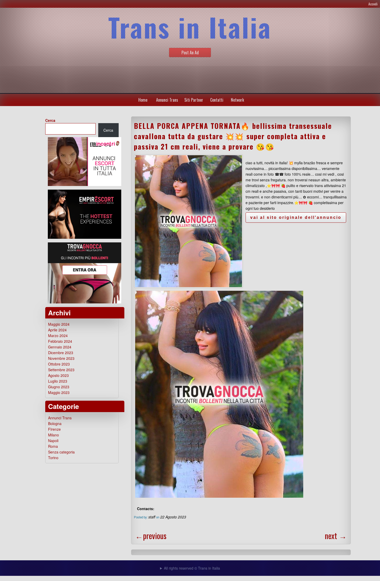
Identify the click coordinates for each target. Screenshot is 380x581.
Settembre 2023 (61, 369)
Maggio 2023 (59, 392)
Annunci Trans (167, 100)
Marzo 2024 (58, 335)
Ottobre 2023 (59, 364)
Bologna (55, 423)
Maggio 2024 (59, 324)
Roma (53, 446)
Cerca (50, 120)
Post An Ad (190, 52)
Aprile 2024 (57, 329)
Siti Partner (193, 100)
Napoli (53, 440)
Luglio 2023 (57, 381)
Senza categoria (61, 452)
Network (237, 100)
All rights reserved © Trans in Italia (192, 568)
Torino (53, 457)
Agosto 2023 (58, 375)
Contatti (216, 100)
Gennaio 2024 (59, 346)
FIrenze (54, 429)
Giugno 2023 (58, 386)
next (336, 535)
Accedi (372, 3)
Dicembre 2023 (60, 352)
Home (142, 100)
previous (150, 535)
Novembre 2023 (61, 358)
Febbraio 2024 (60, 341)
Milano (53, 434)
